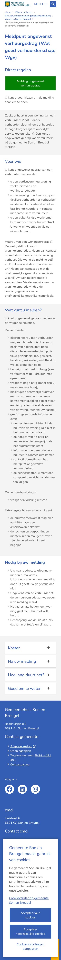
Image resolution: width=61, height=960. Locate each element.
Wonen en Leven (23, 12)
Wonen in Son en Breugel (18, 19)
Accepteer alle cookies (30, 915)
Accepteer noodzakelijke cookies (30, 931)
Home (8, 12)
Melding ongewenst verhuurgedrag (30, 83)
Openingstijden (20, 751)
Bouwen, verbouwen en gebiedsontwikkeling (28, 15)
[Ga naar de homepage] (17, 4)
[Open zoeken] (53, 4)
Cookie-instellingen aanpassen (30, 946)
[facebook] (9, 789)
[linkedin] (22, 789)
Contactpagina (19, 764)
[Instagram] (35, 789)
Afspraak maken (21, 746)
